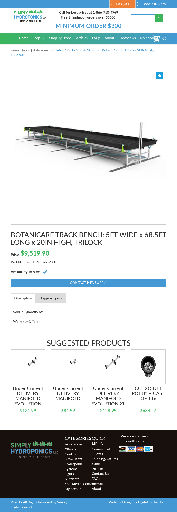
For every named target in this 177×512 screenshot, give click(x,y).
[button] (159, 75)
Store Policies (97, 466)
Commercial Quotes (101, 451)
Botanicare (40, 50)
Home (23, 38)
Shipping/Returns (102, 459)
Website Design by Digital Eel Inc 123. (137, 502)
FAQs (96, 38)
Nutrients (72, 479)
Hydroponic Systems (74, 466)
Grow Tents (73, 459)
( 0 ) (163, 38)
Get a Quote (122, 4)
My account (149, 38)
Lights (69, 474)
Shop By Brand (60, 38)
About (109, 38)
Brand (26, 50)
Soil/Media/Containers (75, 484)
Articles (82, 38)
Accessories (74, 444)
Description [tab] (23, 298)
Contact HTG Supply (88, 282)
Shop (36, 38)
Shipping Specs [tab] (50, 298)
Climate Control (70, 452)
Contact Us (127, 38)
